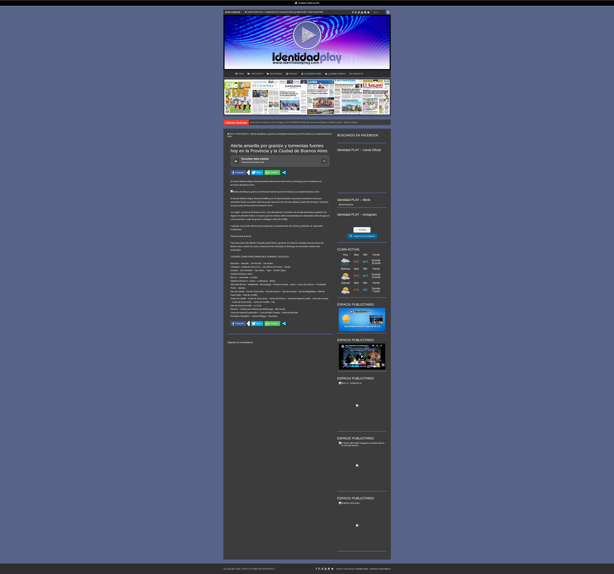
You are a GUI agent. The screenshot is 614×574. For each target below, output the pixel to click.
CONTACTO (357, 74)
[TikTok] (359, 12)
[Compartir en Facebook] (238, 172)
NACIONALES (243, 134)
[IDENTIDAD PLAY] (307, 42)
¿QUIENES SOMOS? (337, 74)
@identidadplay (346, 204)
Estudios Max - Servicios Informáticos (373, 569)
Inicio (232, 134)
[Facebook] (353, 12)
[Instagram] (355, 12)
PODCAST (293, 74)
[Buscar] (388, 12)
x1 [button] (324, 160)
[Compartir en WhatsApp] (272, 172)
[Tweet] (257, 172)
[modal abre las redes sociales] (284, 172)
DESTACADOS (276, 74)
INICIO (229, 73)
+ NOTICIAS (256, 74)
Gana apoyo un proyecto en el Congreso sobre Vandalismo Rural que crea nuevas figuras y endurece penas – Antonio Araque (304, 122)
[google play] (368, 12)
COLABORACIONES (313, 74)
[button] (386, 97)
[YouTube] (362, 12)
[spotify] (365, 12)
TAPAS (241, 74)
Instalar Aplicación (308, 3)
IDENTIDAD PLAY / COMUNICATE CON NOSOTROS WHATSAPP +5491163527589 (285, 12)
